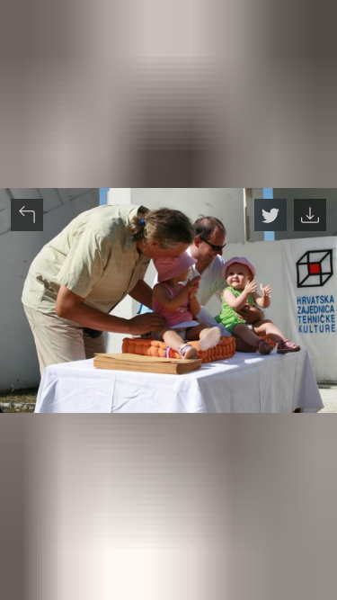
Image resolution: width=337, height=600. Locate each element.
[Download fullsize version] (310, 215)
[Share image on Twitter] (270, 215)
